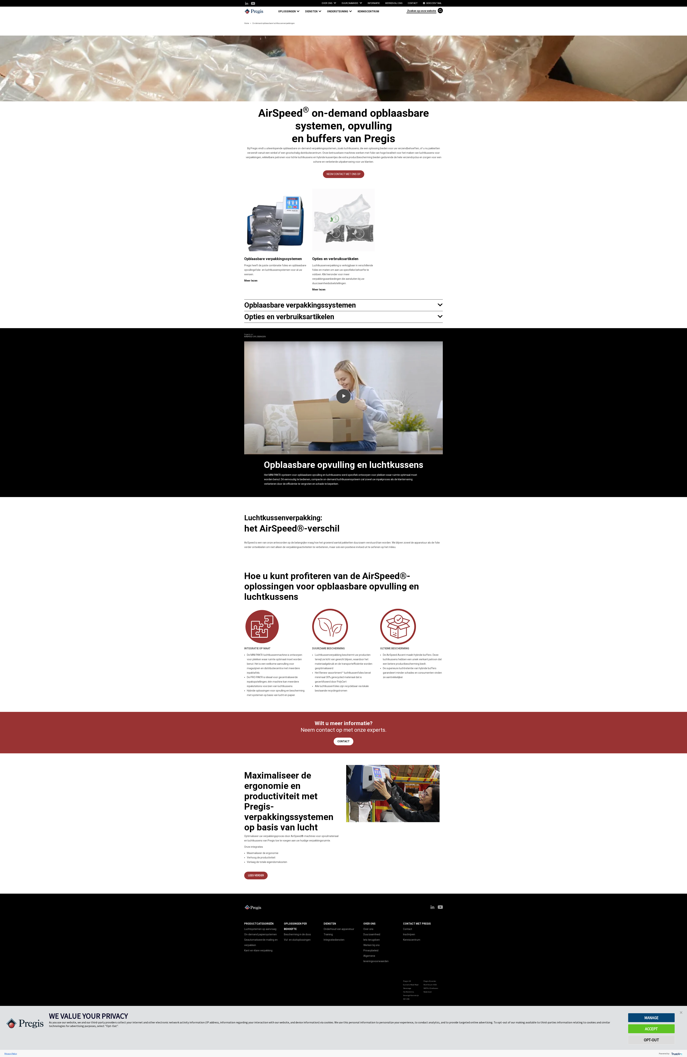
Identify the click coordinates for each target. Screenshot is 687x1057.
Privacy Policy (10, 1053)
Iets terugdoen (371, 939)
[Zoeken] (440, 10)
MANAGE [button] (651, 1017)
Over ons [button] (327, 3)
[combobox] (421, 10)
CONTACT (343, 741)
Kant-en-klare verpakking (258, 950)
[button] (290, 11)
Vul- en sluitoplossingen (297, 939)
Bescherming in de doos (297, 934)
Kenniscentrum (368, 11)
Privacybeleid (370, 950)
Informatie (374, 3)
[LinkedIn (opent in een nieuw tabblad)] (246, 3)
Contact (413, 3)
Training (328, 934)
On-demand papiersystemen (260, 934)
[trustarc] (676, 1053)
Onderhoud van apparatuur (339, 929)
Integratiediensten (334, 939)
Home (246, 23)
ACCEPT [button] (651, 1028)
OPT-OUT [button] (651, 1039)
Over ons (368, 929)
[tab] (343, 305)
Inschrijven (409, 934)
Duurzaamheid (371, 934)
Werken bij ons (393, 3)
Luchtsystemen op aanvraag (260, 929)
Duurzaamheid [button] (350, 3)
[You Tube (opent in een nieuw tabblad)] (253, 3)
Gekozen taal (434, 3)
